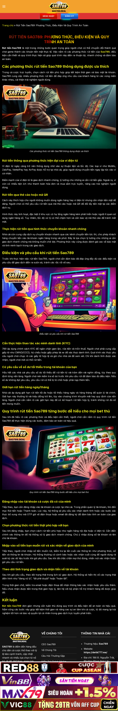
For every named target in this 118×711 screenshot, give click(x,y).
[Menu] (4, 6)
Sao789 (105, 51)
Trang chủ (7, 25)
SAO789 (7, 646)
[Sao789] (59, 6)
